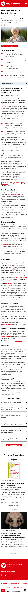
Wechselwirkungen (6, 324)
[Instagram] (2, 575)
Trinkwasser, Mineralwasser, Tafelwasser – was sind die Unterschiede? (12, 431)
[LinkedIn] (6, 575)
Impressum (24, 583)
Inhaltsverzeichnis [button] (7, 84)
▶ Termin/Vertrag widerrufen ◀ (10, 583)
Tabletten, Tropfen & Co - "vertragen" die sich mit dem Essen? (11, 408)
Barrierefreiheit (18, 587)
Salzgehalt (4, 281)
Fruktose (14, 269)
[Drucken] (1, 25)
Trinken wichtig (16, 393)
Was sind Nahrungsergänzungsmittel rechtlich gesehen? (10, 439)
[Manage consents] (25, 590)
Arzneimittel (14, 171)
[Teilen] (4, 25)
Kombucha (4, 348)
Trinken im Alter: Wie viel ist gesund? (11, 402)
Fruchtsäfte (9, 283)
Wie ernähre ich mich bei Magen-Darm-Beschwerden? (12, 484)
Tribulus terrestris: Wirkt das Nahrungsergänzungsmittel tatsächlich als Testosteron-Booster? (13, 535)
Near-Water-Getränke (14, 194)
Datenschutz (9, 587)
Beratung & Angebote (9, 46)
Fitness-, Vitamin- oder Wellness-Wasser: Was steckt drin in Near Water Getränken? (12, 424)
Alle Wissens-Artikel (13, 445)
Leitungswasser (5, 106)
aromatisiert (18, 341)
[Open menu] (3, 590)
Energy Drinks (5, 244)
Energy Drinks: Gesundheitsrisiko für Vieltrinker (10, 416)
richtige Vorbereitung (21, 277)
